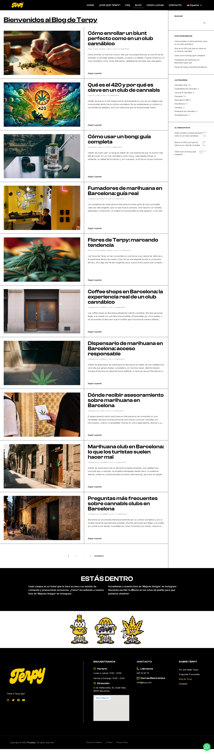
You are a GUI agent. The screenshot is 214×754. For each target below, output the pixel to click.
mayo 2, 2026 (112, 49)
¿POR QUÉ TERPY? (109, 5)
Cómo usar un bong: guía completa (119, 139)
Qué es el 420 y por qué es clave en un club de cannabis (124, 87)
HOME (90, 5)
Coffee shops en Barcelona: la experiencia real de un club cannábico (125, 297)
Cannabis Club (93, 199)
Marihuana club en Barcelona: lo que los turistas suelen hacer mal (126, 452)
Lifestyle (91, 95)
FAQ (127, 5)
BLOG (138, 5)
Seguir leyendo (95, 73)
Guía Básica (92, 147)
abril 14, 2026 (101, 95)
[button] (207, 747)
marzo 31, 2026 (103, 147)
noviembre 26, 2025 (107, 514)
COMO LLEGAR (155, 5)
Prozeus (31, 742)
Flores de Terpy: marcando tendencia (123, 242)
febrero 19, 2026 (106, 307)
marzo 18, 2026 (105, 199)
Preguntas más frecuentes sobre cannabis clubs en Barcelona (123, 503)
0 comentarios (124, 49)
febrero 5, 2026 (106, 359)
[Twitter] (13, 700)
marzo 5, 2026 (112, 250)
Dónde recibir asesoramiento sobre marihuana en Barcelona (126, 400)
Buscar (178, 16)
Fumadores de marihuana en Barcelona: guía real (125, 190)
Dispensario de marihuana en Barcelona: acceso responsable (125, 348)
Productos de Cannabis (96, 49)
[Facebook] (18, 700)
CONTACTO (175, 5)
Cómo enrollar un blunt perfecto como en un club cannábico (120, 38)
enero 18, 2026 (105, 411)
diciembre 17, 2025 (106, 462)
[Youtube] (23, 700)
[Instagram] (8, 700)
